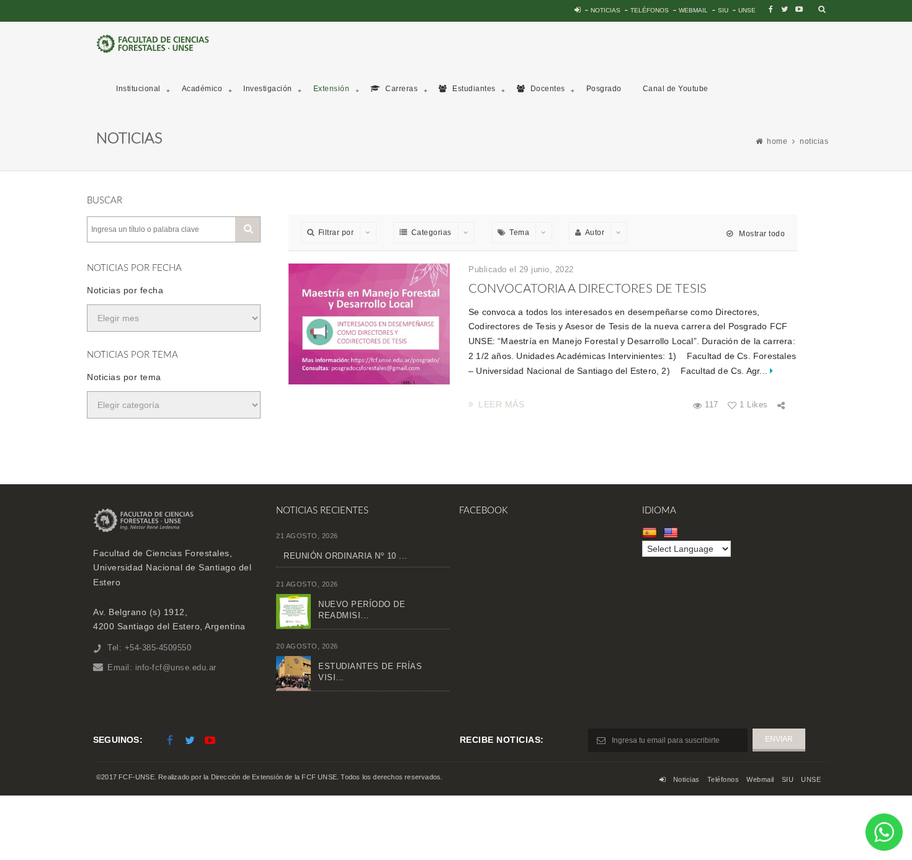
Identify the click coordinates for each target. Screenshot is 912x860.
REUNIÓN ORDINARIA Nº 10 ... (346, 556)
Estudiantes (473, 88)
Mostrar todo (761, 233)
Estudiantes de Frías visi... (370, 672)
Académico (202, 88)
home (777, 141)
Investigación (267, 88)
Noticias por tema (124, 377)
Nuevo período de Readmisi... (361, 610)
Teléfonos (649, 10)
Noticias (605, 10)
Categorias (431, 232)
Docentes (546, 88)
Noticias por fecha (125, 290)
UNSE (747, 10)
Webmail (693, 10)
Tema (519, 232)
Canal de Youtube (676, 88)
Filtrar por (336, 232)
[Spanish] (651, 532)
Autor (595, 232)
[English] (672, 532)
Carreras (400, 88)
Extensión (331, 88)
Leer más (501, 404)
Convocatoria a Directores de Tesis (587, 289)
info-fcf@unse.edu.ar (176, 667)
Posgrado (604, 88)
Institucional (138, 88)
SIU (723, 10)
